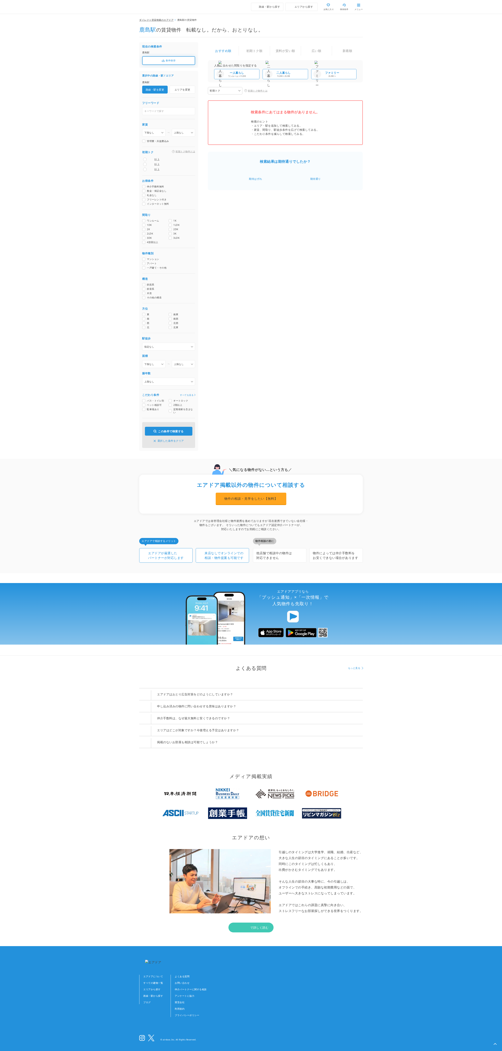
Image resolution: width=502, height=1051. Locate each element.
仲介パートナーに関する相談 (191, 989)
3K (174, 233)
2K (148, 229)
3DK (149, 238)
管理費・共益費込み (158, 141)
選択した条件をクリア (170, 440)
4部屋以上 (152, 242)
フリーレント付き (156, 199)
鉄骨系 (150, 289)
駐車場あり (153, 409)
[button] (495, 1044)
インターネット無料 (158, 203)
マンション (153, 259)
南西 (175, 318)
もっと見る (354, 668)
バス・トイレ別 (155, 400)
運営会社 (180, 1002)
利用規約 (180, 1008)
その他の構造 (154, 297)
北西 (175, 323)
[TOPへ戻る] (156, 7)
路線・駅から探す (153, 995)
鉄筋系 (150, 284)
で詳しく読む (259, 927)
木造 (149, 293)
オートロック (180, 400)
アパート (152, 263)
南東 (175, 314)
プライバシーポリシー (187, 1015)
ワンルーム (153, 220)
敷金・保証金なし (156, 191)
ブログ (147, 1002)
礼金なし (152, 195)
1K (174, 220)
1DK (149, 225)
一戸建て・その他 (156, 267)
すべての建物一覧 (153, 983)
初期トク (215, 90)
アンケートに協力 (184, 995)
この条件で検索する (171, 431)
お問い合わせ (182, 983)
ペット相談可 (154, 405)
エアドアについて (153, 976)
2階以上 (177, 405)
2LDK (150, 233)
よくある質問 (182, 976)
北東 (175, 327)
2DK (175, 229)
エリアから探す (152, 989)
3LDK (176, 238)
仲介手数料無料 (155, 186)
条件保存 (171, 60)
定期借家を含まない (183, 411)
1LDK (176, 225)
